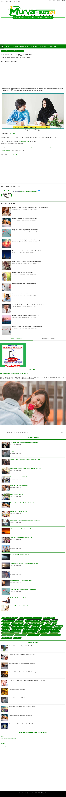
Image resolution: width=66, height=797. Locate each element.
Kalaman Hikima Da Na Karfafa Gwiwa (21, 626)
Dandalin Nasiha (45, 620)
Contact (54, 0)
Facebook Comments (50, 338)
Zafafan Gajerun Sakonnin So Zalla (21, 294)
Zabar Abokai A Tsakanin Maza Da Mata (20, 546)
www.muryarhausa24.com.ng (25, 147)
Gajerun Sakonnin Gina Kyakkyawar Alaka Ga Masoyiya (26, 240)
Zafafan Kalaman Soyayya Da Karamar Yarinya (24, 283)
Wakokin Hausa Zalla (7, 638)
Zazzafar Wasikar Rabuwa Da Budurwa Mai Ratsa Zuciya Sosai (28, 304)
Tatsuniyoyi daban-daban (7, 635)
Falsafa (26, 623)
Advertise (53, 46)
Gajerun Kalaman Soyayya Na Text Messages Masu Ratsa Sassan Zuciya (30, 207)
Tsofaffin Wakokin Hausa (20, 635)
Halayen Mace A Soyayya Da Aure (18, 511)
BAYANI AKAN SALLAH (8, 620)
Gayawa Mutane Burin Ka (16, 494)
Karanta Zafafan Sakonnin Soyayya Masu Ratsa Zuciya (21, 646)
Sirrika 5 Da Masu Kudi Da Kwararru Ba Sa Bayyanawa (24, 442)
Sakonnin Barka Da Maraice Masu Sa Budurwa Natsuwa (24, 563)
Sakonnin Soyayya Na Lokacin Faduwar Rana (21, 528)
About (50, 0)
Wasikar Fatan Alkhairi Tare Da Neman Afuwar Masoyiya (26, 261)
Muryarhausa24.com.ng (24, 141)
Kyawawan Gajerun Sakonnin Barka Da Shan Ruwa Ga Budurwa (28, 250)
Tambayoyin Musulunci (43, 632)
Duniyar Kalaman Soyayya (20, 46)
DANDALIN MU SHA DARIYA (32, 620)
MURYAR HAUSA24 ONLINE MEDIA (29, 191)
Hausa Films (48, 623)
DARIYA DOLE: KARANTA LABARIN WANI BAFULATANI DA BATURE (27, 680)
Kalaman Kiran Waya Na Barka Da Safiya (22, 272)
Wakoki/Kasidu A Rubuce (33, 635)
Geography (3, 746)
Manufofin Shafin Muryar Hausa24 (8, 738)
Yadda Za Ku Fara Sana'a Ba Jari (18, 598)
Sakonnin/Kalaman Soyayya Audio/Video (11, 632)
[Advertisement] (26, 33)
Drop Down (43, 46)
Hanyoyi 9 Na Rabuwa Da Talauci (18, 451)
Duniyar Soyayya (6, 623)
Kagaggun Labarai (6, 626)
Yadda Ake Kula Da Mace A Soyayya (19, 485)
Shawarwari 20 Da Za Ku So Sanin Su (19, 554)
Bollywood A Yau (20, 620)
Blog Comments (17, 338)
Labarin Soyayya (58, 626)
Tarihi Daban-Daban (54, 632)
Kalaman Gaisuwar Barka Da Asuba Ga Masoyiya (24, 218)
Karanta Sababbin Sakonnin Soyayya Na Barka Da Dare (22, 723)
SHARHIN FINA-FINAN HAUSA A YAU (50, 629)
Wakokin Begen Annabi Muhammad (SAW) (51, 635)
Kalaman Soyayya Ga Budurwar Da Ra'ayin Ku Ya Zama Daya (25, 468)
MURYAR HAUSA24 (5, 150)
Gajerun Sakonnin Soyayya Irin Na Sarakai (20, 605)
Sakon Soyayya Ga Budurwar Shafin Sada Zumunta (25, 229)
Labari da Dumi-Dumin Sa (47, 626)
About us (3, 743)
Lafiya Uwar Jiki (6, 629)
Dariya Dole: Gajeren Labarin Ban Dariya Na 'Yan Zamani (22, 654)
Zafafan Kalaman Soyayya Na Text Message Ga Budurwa (22, 663)
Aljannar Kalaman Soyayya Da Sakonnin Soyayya (13, 50)
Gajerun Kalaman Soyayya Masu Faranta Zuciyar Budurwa (14, 373)
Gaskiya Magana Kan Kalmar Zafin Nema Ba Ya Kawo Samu (25, 459)
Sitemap (63, 0)
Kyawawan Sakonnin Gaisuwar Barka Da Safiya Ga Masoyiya (23, 672)
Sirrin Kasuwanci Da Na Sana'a (29, 632)
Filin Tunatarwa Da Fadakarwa (37, 623)
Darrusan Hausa (54, 620)
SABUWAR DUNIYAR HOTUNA (31, 629)
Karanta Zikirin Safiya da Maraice (17, 689)
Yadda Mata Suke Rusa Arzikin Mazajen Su (21, 537)
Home (2, 736)
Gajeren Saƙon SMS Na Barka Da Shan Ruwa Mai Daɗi (26, 315)
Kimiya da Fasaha (35, 626)
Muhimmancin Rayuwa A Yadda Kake (19, 477)
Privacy (58, 0)
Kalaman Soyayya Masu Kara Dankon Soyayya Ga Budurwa (25, 520)
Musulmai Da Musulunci (16, 629)
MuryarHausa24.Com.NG (34, 792)
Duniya (49, 147)
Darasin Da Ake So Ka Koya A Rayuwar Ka (21, 580)
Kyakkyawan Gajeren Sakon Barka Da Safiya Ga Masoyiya (22, 706)
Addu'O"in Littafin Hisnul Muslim (10, 617)
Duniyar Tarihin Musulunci (17, 623)
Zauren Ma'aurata (17, 638)
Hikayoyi (54, 623)
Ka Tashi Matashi (14, 572)
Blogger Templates (31, 795)
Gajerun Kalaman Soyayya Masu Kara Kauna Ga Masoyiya (27, 326)
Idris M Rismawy (14, 133)
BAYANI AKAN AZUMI (49, 617)
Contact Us (3, 741)
